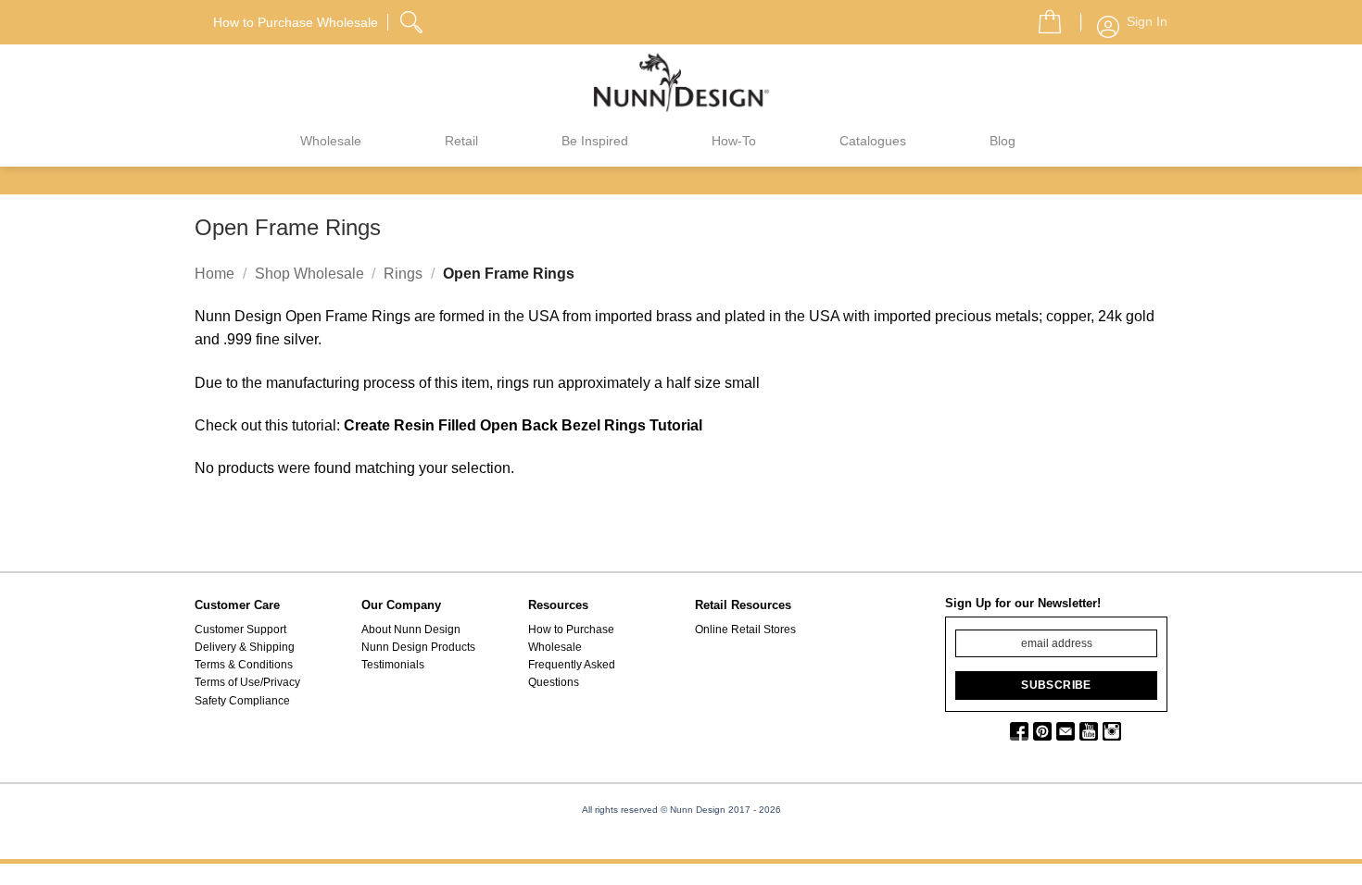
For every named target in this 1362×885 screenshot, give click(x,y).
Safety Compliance (242, 700)
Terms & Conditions (244, 664)
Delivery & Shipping (245, 647)
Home (214, 273)
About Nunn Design (410, 629)
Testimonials (392, 664)
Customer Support (240, 629)
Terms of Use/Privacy (247, 682)
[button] (1042, 17)
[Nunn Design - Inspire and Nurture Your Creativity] (681, 81)
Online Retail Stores (745, 629)
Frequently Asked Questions (571, 673)
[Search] (413, 19)
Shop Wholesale (309, 273)
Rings (403, 273)
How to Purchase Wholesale (571, 638)
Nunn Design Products (418, 647)
